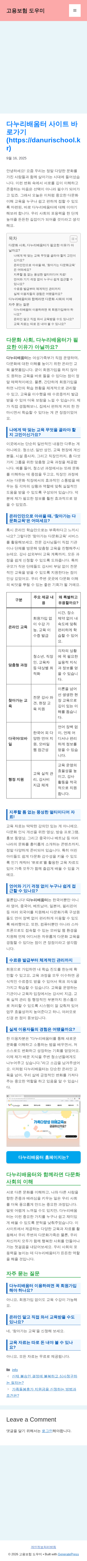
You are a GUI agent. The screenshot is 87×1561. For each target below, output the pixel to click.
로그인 (47, 1431)
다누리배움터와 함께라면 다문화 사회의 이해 (40, 299)
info (15, 1370)
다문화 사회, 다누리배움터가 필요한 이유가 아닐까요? (41, 247)
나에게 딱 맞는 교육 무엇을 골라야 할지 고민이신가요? (45, 258)
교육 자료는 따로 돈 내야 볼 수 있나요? (40, 324)
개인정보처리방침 (43, 1547)
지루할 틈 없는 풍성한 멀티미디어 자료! (40, 274)
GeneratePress (68, 1554)
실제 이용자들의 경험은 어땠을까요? (38, 293)
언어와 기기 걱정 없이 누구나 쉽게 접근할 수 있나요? (43, 282)
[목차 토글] (71, 238)
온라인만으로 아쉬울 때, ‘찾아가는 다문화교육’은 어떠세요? (44, 267)
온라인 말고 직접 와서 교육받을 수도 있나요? (44, 319)
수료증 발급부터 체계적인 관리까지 (37, 288)
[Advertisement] (43, 68)
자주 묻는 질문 (19, 304)
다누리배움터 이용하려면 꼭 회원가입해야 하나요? (43, 312)
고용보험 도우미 (25, 10)
